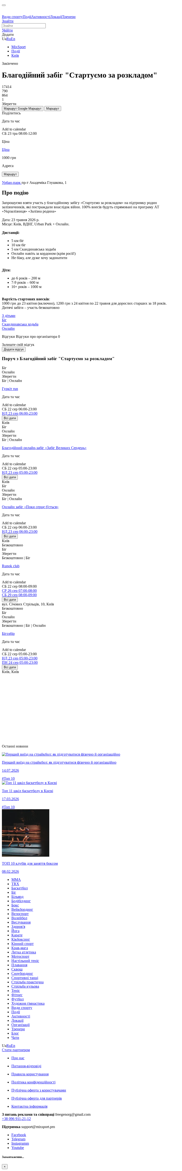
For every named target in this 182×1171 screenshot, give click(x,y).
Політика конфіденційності (33, 1082)
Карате (17, 935)
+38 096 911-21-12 (16, 1119)
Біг (4, 320)
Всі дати (10, 418)
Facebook (18, 1135)
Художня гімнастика (28, 1003)
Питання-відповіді (26, 1066)
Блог (15, 1033)
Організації (20, 1025)
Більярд (17, 897)
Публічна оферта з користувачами (38, 1090)
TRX (15, 884)
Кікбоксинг (20, 939)
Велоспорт (20, 914)
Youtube (17, 1148)
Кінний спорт (22, 944)
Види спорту (12, 17)
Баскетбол (19, 888)
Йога (15, 931)
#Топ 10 (8, 778)
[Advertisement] (91, 707)
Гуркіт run (10, 389)
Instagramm (20, 1143)
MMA (16, 880)
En (13, 39)
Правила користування (30, 1074)
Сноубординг (22, 973)
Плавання (19, 965)
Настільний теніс (25, 961)
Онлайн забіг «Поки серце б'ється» (30, 507)
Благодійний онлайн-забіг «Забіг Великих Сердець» (44, 448)
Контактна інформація (29, 1106)
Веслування (21, 922)
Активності (40, 17)
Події (27, 17)
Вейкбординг (22, 909)
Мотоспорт (20, 956)
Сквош (17, 969)
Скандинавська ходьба (20, 324)
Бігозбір (8, 634)
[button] (7, 30)
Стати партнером (16, 1050)
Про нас (17, 1058)
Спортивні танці (24, 978)
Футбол (17, 999)
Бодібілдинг (21, 901)
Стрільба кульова (25, 986)
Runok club (10, 566)
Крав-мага (19, 948)
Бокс (15, 905)
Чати (15, 1038)
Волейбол (19, 918)
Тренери (69, 17)
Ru (8, 39)
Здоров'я (18, 927)
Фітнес (17, 995)
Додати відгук (14, 349)
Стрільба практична (27, 982)
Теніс (15, 991)
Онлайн (8, 328)
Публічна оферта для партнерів (36, 1098)
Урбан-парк (12, 183)
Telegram (18, 1139)
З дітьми (8, 316)
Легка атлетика (23, 952)
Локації (56, 17)
